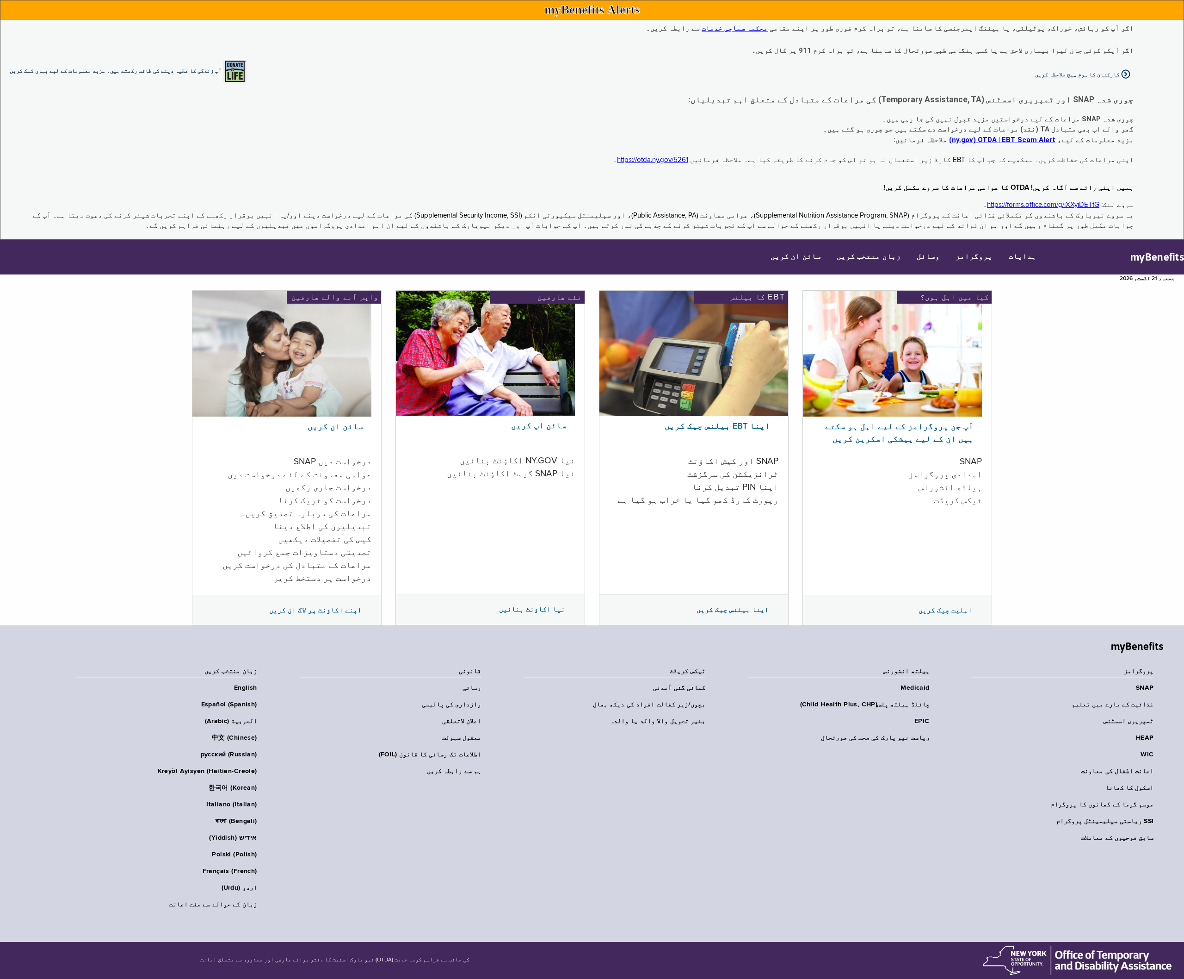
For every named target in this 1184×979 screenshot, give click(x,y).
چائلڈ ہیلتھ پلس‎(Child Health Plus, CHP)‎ (865, 704)
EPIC (922, 721)
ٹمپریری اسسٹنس (1128, 721)
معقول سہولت (461, 738)
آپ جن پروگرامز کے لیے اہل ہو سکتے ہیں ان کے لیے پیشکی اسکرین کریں (899, 433)
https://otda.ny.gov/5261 (652, 159)
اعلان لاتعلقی (461, 721)
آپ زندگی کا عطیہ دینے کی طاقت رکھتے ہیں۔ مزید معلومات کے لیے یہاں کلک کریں (116, 70)
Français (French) (230, 871)
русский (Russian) (229, 754)
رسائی (471, 688)
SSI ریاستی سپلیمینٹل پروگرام (1104, 821)
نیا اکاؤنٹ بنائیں (532, 609)
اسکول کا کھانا (1129, 788)
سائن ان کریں (796, 257)
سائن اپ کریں (539, 426)
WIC (1147, 754)
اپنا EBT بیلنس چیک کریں (717, 426)
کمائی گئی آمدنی (679, 688)
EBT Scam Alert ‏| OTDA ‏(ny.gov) (1002, 140)
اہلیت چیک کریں (945, 610)
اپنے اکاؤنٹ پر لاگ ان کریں (315, 610)
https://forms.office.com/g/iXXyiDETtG (1043, 204)
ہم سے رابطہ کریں (454, 771)
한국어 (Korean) (233, 788)
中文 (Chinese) (234, 738)
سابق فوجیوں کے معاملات (1117, 838)
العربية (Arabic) (231, 721)
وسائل (928, 257)
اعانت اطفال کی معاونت (1117, 771)
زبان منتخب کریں (869, 257)
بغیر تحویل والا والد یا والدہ (657, 721)
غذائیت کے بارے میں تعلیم (1112, 704)
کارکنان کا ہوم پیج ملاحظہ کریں (1077, 74)
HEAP (1144, 738)
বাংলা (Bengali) (236, 821)
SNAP (1144, 688)
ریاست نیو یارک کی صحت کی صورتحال (875, 738)
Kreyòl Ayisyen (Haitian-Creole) (207, 771)
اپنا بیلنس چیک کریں (733, 609)
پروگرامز (974, 257)
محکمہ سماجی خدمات (735, 28)
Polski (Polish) (234, 854)
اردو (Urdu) (239, 888)
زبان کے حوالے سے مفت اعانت (213, 904)
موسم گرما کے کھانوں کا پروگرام (1102, 804)
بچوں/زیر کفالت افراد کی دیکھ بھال (649, 704)
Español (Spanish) (229, 704)
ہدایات (1022, 257)
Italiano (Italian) (231, 804)
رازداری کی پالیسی (451, 704)
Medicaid (914, 688)
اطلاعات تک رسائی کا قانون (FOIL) (430, 754)
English (245, 688)
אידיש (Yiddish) (233, 838)
